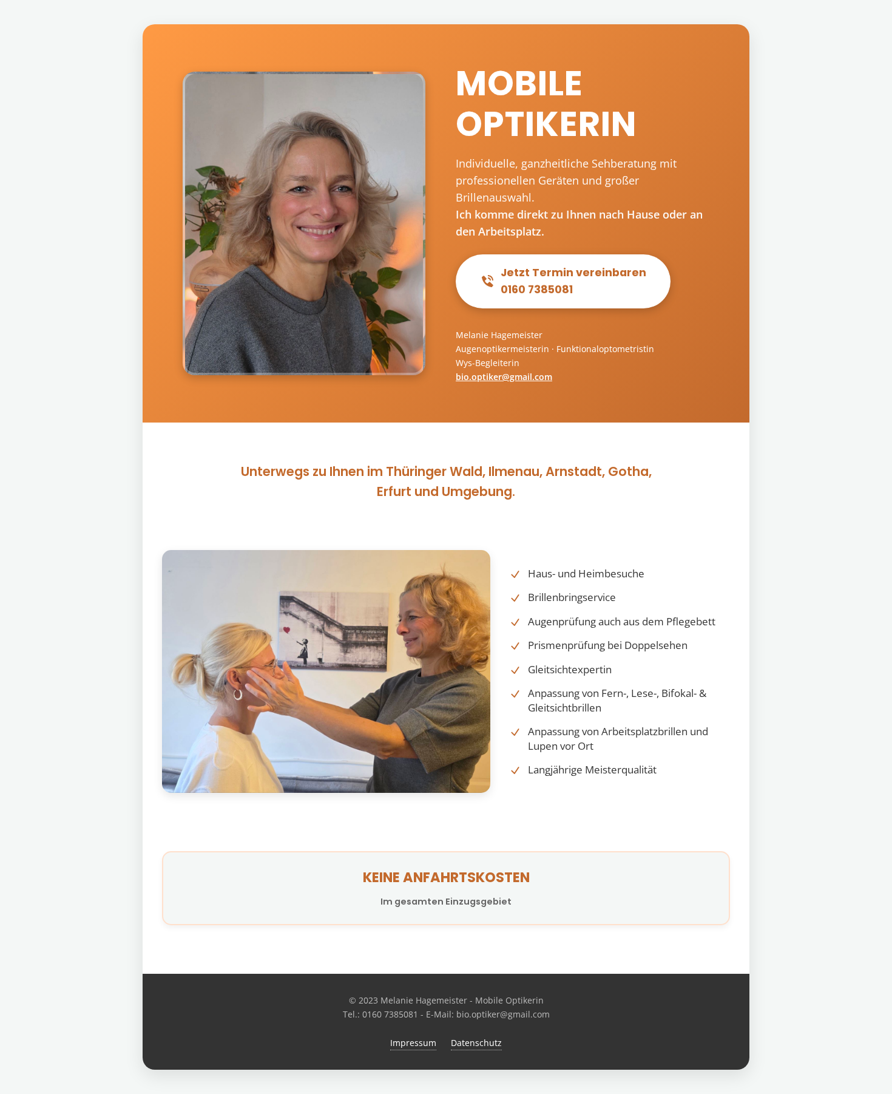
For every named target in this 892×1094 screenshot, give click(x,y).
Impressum (413, 1042)
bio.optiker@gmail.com (504, 376)
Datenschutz (476, 1042)
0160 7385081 (390, 1014)
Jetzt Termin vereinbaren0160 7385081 (573, 281)
